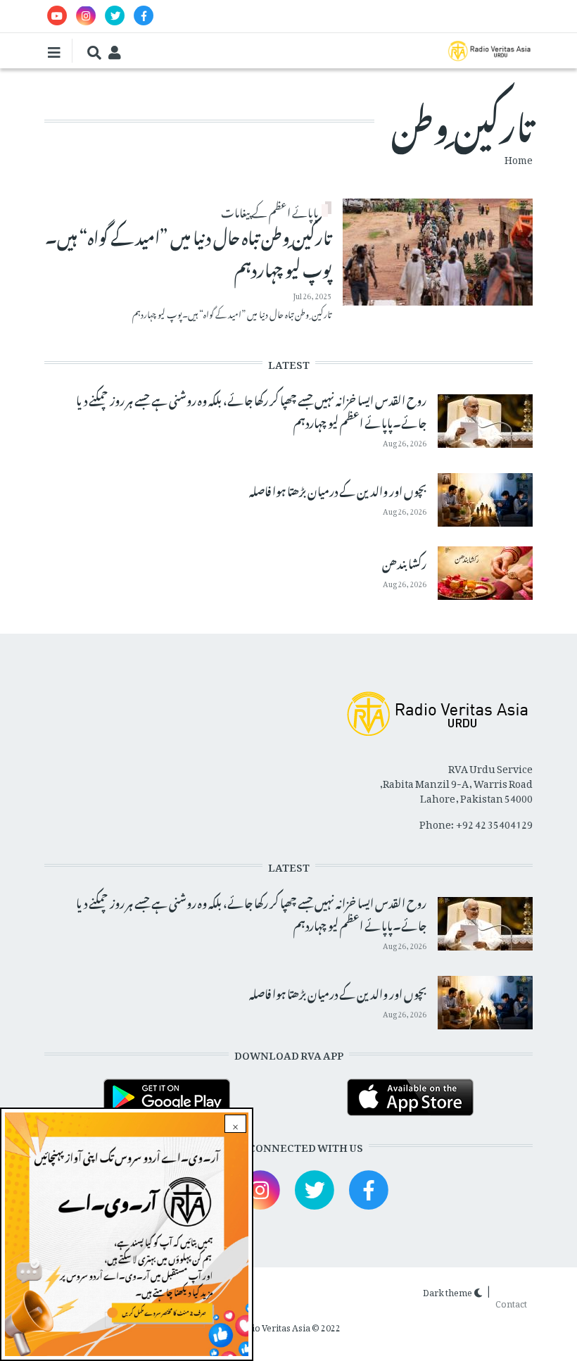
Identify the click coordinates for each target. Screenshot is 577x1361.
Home (519, 157)
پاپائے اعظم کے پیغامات (270, 210)
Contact (511, 1301)
